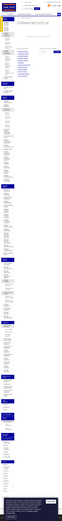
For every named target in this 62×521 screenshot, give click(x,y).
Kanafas (6, 454)
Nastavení (11, 517)
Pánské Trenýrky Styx (8, 146)
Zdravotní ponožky (7, 343)
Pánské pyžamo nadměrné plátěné (8, 65)
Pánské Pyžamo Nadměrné (7, 52)
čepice (6, 404)
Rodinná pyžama (5, 84)
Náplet (6, 445)
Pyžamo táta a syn (8, 88)
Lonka (6, 476)
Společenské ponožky (8, 355)
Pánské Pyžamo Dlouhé (6, 24)
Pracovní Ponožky (7, 363)
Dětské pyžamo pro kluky (9, 285)
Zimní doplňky (5, 401)
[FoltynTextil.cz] (11, 8)
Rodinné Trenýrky (7, 180)
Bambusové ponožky (7, 347)
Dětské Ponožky (6, 305)
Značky (4, 461)
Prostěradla (8, 421)
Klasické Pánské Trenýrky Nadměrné (7, 131)
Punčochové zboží (6, 377)
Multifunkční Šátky (8, 254)
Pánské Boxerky (6, 105)
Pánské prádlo (4, 98)
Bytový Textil (4, 418)
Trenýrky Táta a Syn (8, 137)
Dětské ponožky (6, 351)
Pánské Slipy (8, 149)
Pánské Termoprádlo (8, 176)
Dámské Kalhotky (7, 190)
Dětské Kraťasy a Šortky (7, 276)
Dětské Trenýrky (7, 271)
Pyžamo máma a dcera (8, 91)
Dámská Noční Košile (8, 206)
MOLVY (6, 478)
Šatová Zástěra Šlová (8, 246)
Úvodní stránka (3, 14)
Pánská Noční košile (8, 77)
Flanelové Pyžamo (7, 39)
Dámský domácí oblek (8, 226)
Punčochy (7, 384)
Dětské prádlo (4, 260)
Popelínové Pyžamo (8, 43)
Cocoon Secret (6, 467)
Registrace (57, 2)
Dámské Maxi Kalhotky (8, 198)
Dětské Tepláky (6, 313)
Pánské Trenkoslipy (8, 101)
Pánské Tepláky (6, 163)
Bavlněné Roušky (5, 435)
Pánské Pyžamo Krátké (6, 29)
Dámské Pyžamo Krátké (6, 211)
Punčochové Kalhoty (8, 381)
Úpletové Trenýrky (7, 126)
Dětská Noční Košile (8, 293)
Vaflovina (7, 457)
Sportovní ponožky (7, 326)
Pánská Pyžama (4, 19)
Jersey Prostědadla (8, 428)
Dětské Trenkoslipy (8, 267)
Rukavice (7, 407)
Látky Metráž (6, 438)
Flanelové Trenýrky (7, 121)
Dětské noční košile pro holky (9, 301)
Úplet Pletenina (7, 442)
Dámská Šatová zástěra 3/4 (7, 241)
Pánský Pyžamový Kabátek (7, 153)
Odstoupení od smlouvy (43, 14)
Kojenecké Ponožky (7, 309)
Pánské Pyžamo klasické (6, 35)
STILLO (6, 486)
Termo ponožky (6, 367)
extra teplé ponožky (8, 335)
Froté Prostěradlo (8, 424)
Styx (5, 488)
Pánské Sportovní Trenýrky (7, 141)
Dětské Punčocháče (8, 317)
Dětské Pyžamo (6, 281)
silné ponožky (8, 329)
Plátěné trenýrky (7, 113)
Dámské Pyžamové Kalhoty (7, 221)
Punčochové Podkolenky (8, 387)
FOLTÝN (6, 471)
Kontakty (10, 14)
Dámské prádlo (4, 186)
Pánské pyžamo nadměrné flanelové (8, 58)
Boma (5, 464)
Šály (5, 409)
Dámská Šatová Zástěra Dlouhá (6, 235)
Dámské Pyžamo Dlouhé (6, 216)
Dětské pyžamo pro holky (9, 289)
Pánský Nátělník (7, 167)
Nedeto (6, 481)
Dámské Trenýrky (7, 194)
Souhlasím (51, 501)
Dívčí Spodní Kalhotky (8, 264)
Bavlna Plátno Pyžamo (8, 47)
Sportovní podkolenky (8, 339)
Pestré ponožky (6, 371)
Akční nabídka (6, 414)
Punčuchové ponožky (8, 391)
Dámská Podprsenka (8, 202)
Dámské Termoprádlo (8, 250)
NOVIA (5, 483)
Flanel (6, 452)
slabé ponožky (9, 332)
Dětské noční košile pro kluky (9, 297)
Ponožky (5, 322)
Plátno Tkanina (6, 448)
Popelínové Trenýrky (8, 117)
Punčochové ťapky (8, 395)
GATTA (6, 473)
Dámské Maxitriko (7, 230)
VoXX (5, 491)
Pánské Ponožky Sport (6, 172)
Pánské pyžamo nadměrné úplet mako (9, 72)
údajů (13, 513)
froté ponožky (6, 359)
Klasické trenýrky (7, 109)
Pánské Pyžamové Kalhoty (7, 159)
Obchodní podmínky (24, 14)
